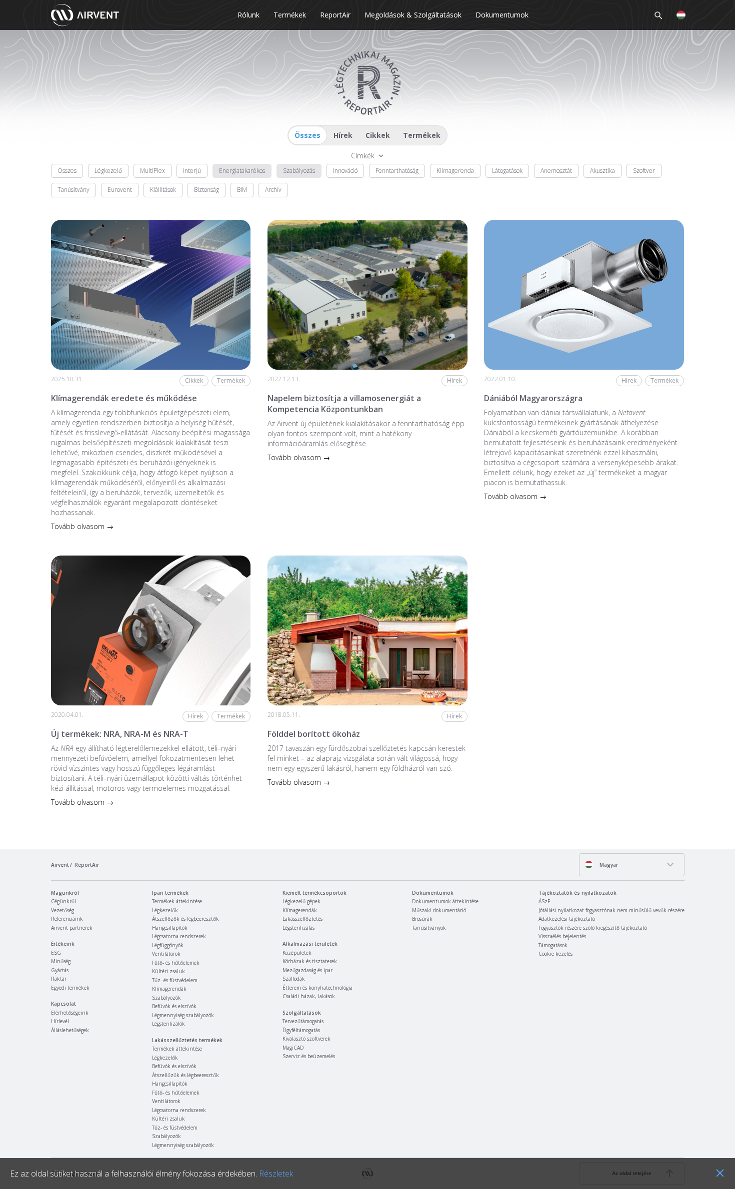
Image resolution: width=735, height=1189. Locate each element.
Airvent (60, 864)
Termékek (290, 14)
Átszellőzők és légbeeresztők (185, 918)
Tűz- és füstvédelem (175, 980)
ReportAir (335, 14)
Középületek (297, 952)
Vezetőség (62, 910)
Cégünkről (63, 901)
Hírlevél (60, 1021)
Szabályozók (166, 997)
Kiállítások (163, 189)
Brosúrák (422, 918)
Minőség (60, 961)
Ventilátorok (166, 953)
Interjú (192, 170)
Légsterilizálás (298, 927)
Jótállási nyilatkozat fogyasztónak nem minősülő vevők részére (611, 910)
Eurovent (120, 189)
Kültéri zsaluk (168, 971)
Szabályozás (299, 170)
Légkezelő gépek (301, 901)
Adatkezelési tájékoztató (566, 918)
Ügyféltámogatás (301, 1030)
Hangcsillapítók (170, 927)
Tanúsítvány (74, 189)
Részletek (276, 1173)
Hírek (343, 135)
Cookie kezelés (555, 953)
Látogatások (507, 170)
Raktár (58, 978)
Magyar (608, 864)
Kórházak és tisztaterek (309, 961)
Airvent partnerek (71, 927)
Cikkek (378, 135)
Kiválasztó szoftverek (306, 1038)
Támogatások (553, 945)
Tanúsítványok (429, 927)
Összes (307, 135)
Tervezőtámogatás (303, 1021)
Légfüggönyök (168, 945)
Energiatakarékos (242, 170)
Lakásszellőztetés (302, 918)
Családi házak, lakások (308, 996)
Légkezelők (165, 910)
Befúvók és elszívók (174, 1006)
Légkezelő (108, 170)
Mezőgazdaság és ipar (307, 970)
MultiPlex (152, 170)
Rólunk (249, 14)
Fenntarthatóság (397, 170)
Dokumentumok (502, 14)
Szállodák (293, 978)
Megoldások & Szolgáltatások (413, 14)
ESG (56, 952)
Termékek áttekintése (177, 901)
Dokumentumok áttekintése (445, 901)
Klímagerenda (455, 170)
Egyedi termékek (70, 987)
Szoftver (644, 170)
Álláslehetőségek (70, 1030)
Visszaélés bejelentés (562, 936)
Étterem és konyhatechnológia (317, 987)
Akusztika (602, 170)
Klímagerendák (169, 988)
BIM (242, 189)
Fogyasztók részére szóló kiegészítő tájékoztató (592, 927)
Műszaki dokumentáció (439, 910)
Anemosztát (556, 170)
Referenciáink (67, 918)
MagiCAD (293, 1047)
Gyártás (59, 970)
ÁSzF (544, 901)
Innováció (345, 170)
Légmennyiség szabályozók (183, 1015)
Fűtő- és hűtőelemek (176, 962)
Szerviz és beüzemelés (308, 1056)
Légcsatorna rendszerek (179, 936)
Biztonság (206, 189)
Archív (273, 189)
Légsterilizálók (168, 1023)
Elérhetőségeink (69, 1012)
